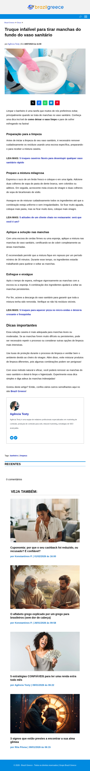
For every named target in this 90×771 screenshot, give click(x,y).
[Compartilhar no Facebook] (39, 102)
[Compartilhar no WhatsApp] (45, 102)
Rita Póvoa (21, 747)
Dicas (19, 22)
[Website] (15, 438)
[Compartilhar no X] (33, 102)
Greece (22, 391)
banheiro (14, 456)
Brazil (14, 391)
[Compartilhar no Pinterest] (57, 102)
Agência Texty (13, 44)
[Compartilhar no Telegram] (51, 102)
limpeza (23, 456)
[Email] (11, 438)
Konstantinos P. (23, 556)
